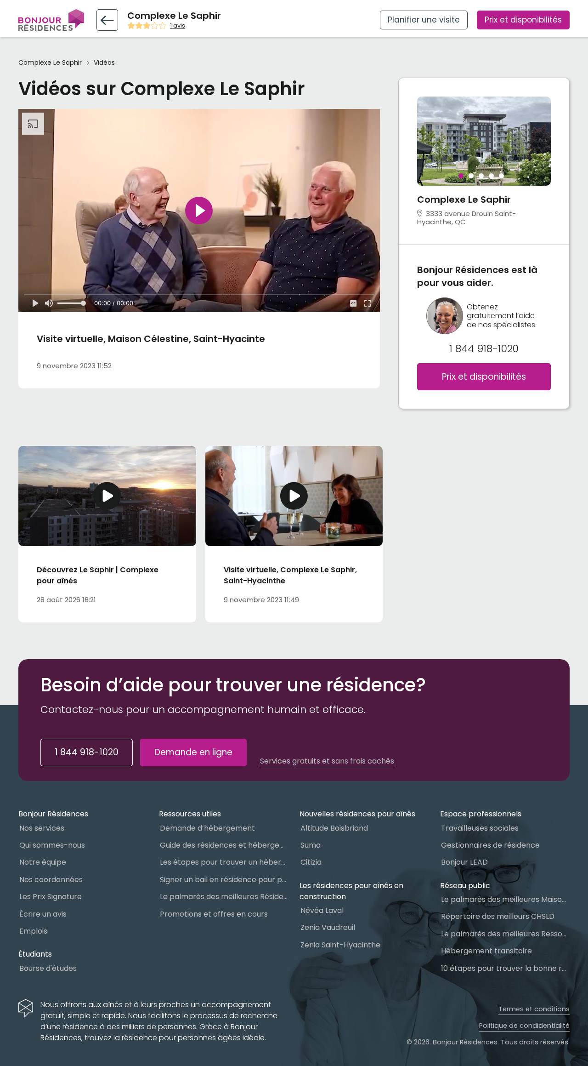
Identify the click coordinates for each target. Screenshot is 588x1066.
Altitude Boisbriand (334, 828)
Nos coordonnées (51, 879)
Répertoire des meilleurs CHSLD (497, 916)
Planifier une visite (424, 19)
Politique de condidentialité (524, 1025)
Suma (310, 845)
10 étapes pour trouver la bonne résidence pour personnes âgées (505, 968)
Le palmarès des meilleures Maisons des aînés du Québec (505, 899)
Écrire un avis (43, 914)
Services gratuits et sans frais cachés (327, 761)
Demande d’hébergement (207, 828)
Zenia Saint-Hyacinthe (340, 945)
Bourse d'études (48, 968)
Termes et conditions (534, 1009)
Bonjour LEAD (464, 862)
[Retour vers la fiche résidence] (107, 20)
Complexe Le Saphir (50, 63)
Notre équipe (42, 862)
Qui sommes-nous (52, 845)
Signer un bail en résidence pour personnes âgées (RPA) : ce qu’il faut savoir (224, 879)
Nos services (41, 828)
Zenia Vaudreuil (327, 927)
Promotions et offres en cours (214, 914)
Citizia (311, 862)
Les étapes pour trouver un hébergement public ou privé (224, 862)
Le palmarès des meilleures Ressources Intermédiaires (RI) (505, 934)
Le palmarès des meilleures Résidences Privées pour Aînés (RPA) (224, 896)
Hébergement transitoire (486, 951)
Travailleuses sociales (480, 828)
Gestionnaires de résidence (490, 845)
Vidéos (104, 63)
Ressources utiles (190, 814)
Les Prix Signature (50, 896)
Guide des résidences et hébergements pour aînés (224, 845)
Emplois (33, 931)
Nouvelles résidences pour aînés (357, 814)
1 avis (177, 25)
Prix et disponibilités (523, 19)
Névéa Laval (322, 910)
